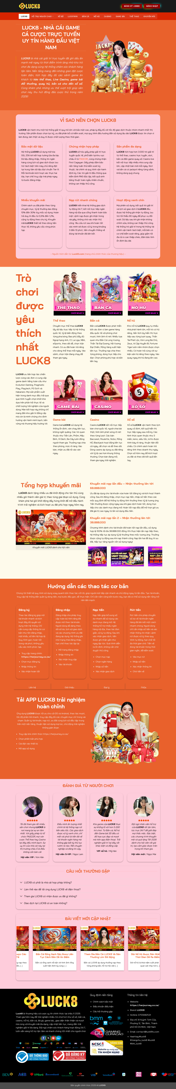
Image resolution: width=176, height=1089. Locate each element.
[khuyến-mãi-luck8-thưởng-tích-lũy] (126, 556)
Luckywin (73, 16)
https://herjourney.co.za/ (144, 1005)
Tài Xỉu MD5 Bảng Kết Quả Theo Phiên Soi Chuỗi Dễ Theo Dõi (110, 956)
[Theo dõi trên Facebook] (43, 1038)
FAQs (143, 687)
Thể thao (134, 16)
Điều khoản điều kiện (103, 1006)
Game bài (120, 16)
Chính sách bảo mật (103, 1001)
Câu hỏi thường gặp (103, 1011)
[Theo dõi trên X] (48, 1038)
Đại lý (106, 687)
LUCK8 (24, 16)
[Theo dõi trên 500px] (58, 1038)
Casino (107, 16)
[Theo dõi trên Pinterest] (53, 1038)
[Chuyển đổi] (21, 883)
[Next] (161, 558)
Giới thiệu (69, 687)
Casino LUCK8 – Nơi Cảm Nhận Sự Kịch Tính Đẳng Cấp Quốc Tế (62, 956)
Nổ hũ (97, 16)
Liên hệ (32, 687)
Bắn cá (85, 16)
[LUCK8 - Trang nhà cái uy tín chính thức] (29, 6)
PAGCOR (83, 159)
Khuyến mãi (149, 16)
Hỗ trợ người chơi (42, 16)
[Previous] (89, 558)
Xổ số (60, 16)
